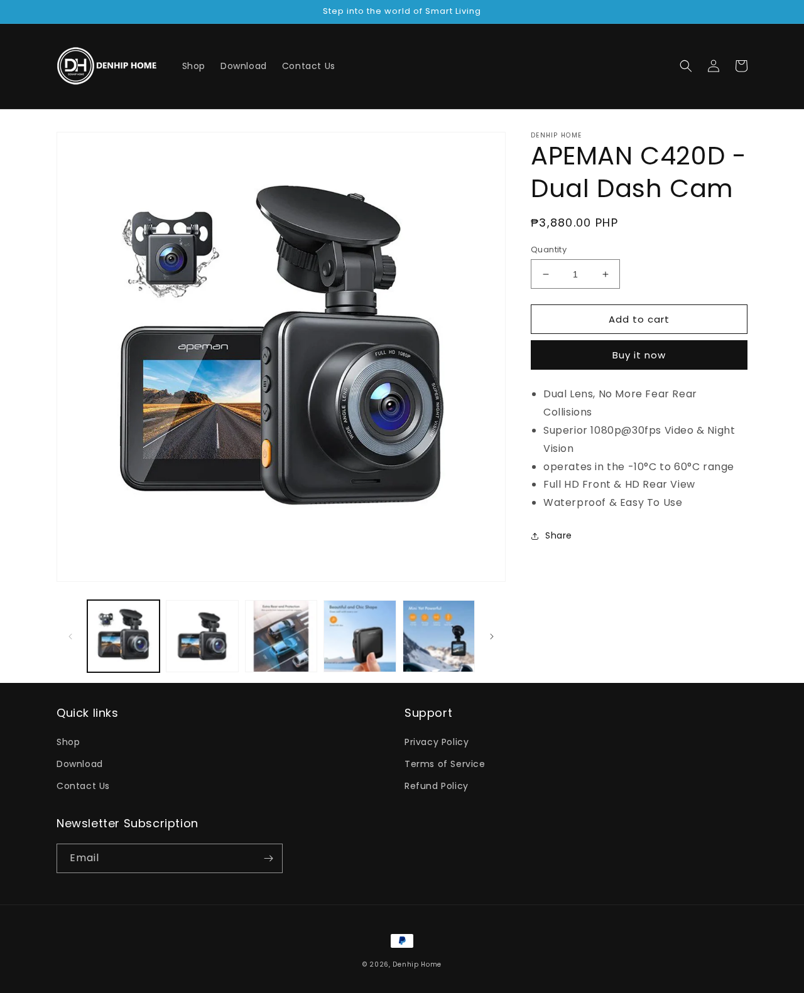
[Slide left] (70, 636)
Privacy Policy (437, 742)
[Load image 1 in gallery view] (123, 636)
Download (80, 764)
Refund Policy (437, 786)
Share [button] (558, 535)
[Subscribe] (268, 858)
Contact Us (83, 786)
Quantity (549, 249)
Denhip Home (417, 964)
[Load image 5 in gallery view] (439, 636)
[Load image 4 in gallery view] (359, 636)
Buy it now (639, 355)
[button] (686, 66)
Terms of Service (445, 764)
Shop (68, 742)
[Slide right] (492, 636)
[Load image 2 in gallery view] (202, 636)
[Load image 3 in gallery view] (281, 636)
